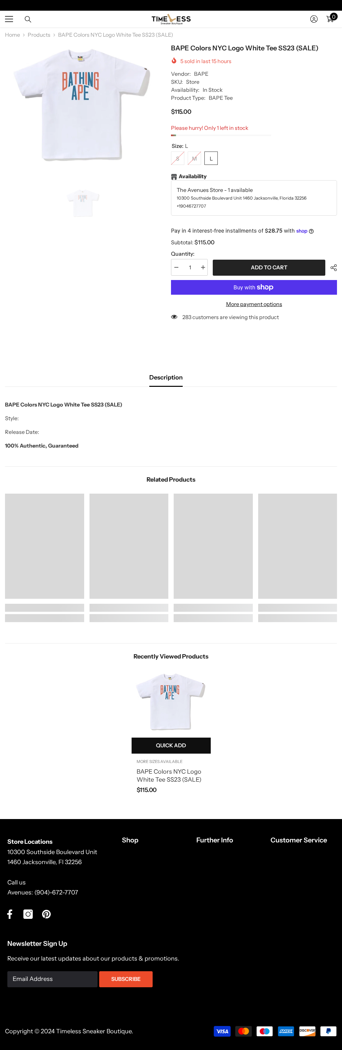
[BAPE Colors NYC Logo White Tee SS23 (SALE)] (171, 702)
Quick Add (171, 745)
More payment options (254, 304)
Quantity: (182, 253)
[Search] (28, 19)
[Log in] (314, 19)
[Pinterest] (46, 914)
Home (12, 34)
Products (39, 34)
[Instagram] (28, 914)
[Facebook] (9, 914)
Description (166, 377)
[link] (44, 608)
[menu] (9, 19)
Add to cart (269, 267)
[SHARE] (331, 268)
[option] (83, 106)
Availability (193, 176)
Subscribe (126, 979)
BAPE (201, 73)
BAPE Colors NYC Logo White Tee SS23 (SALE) (169, 775)
